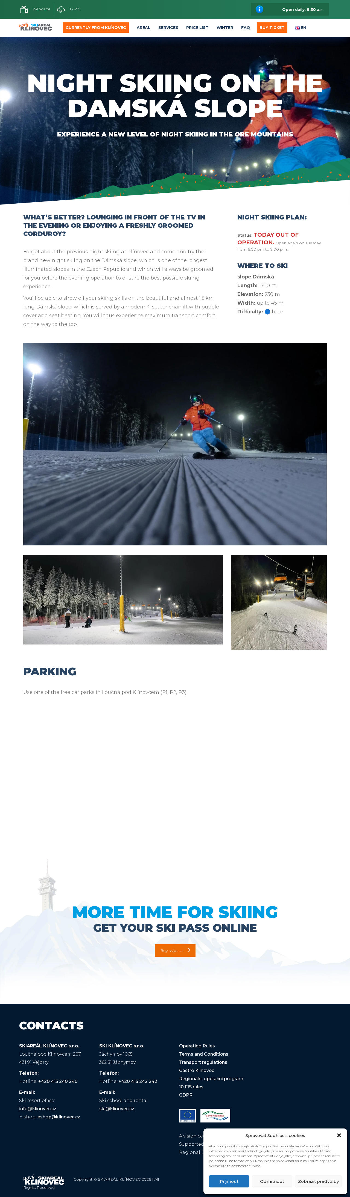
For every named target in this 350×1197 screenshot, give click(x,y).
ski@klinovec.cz (116, 1108)
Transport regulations (203, 1062)
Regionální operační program (211, 1078)
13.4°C (74, 9)
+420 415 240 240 (58, 1081)
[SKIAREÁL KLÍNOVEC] (35, 28)
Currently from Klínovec (96, 27)
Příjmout (229, 1181)
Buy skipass (171, 950)
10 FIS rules (191, 1086)
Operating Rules (197, 1046)
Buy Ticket (272, 27)
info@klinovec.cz (37, 1108)
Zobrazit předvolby (318, 1181)
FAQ (245, 27)
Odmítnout (272, 1181)
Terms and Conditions (203, 1054)
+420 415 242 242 (137, 1081)
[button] (339, 1135)
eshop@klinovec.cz (58, 1116)
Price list (197, 27)
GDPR (185, 1095)
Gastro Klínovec (196, 1070)
